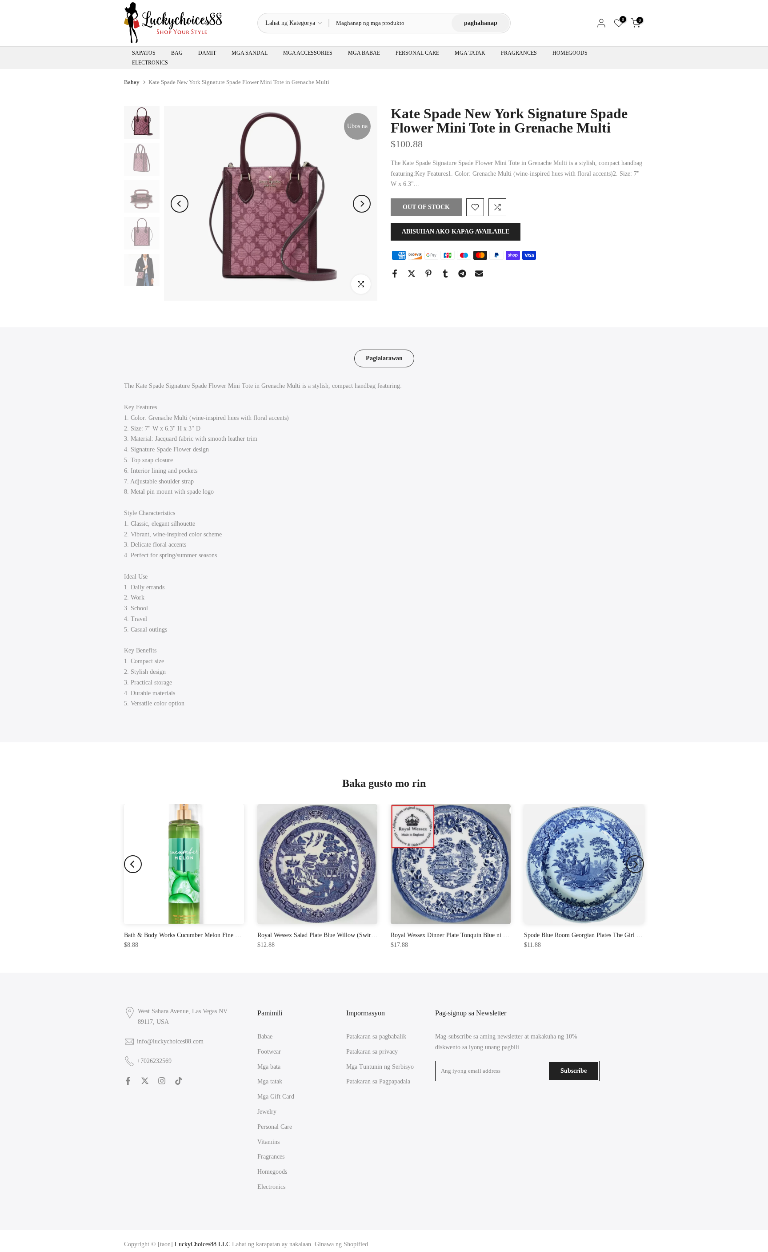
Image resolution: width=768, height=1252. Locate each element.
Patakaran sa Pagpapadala (378, 1081)
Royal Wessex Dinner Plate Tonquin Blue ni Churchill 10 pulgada (473, 935)
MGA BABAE (364, 53)
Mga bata (268, 1066)
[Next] (362, 204)
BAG (177, 53)
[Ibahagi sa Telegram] (462, 274)
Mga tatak (269, 1081)
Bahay (132, 82)
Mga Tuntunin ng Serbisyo (380, 1066)
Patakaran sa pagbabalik (376, 1036)
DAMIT (207, 53)
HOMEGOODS (570, 53)
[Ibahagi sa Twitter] (412, 274)
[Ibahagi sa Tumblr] (445, 274)
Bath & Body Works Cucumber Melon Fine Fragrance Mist (198, 935)
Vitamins (268, 1142)
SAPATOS (144, 53)
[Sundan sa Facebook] (128, 1080)
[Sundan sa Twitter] (145, 1080)
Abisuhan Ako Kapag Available (455, 231)
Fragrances (270, 1156)
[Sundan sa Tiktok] (179, 1080)
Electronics (271, 1187)
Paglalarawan (384, 358)
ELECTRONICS (150, 63)
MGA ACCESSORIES (307, 53)
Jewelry (266, 1111)
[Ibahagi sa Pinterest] (428, 274)
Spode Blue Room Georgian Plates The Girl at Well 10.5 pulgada (606, 935)
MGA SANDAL (250, 53)
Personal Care (274, 1126)
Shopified (356, 1244)
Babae (264, 1036)
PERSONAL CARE (417, 53)
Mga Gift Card (275, 1096)
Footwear (269, 1051)
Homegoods (272, 1171)
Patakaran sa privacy (372, 1051)
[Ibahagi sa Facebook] (395, 274)
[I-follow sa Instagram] (162, 1080)
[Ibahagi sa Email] (479, 274)
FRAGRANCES (519, 53)
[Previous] (179, 204)
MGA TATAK (470, 53)
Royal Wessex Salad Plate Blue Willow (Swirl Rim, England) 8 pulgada (347, 935)
